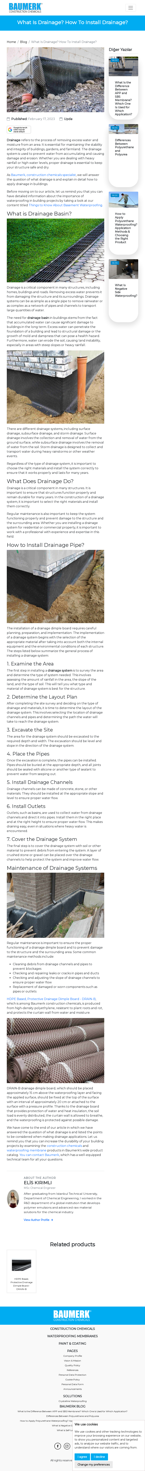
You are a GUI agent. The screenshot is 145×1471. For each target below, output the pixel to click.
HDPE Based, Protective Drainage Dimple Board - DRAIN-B (51, 999)
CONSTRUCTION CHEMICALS (72, 1329)
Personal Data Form (73, 1384)
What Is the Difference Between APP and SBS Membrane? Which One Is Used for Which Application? (72, 1411)
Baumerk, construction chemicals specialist (43, 175)
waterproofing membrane (26, 1150)
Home (11, 42)
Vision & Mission (72, 1360)
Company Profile (72, 1355)
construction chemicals (64, 1146)
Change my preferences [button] (94, 1464)
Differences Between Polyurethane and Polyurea (72, 1416)
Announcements (72, 1389)
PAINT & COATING (72, 1343)
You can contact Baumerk (39, 1155)
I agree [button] (82, 1457)
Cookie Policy (72, 1379)
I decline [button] (99, 1457)
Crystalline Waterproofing (73, 1401)
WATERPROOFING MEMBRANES (72, 1336)
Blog (23, 42)
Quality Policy (72, 1365)
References (72, 1370)
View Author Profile (37, 1220)
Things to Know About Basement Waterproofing (65, 205)
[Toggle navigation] (130, 8)
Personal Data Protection (72, 1374)
